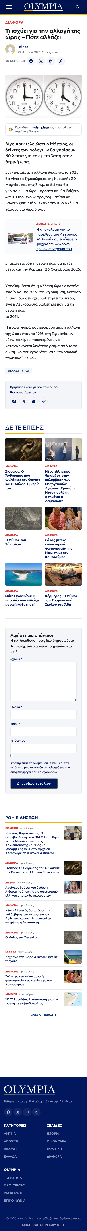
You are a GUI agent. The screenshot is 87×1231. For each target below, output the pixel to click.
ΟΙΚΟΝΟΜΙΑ (56, 1141)
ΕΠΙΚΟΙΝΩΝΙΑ (14, 1201)
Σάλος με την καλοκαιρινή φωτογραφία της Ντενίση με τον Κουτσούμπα (58, 548)
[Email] (27, 1112)
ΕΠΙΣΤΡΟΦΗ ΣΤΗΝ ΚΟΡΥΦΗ (43, 1225)
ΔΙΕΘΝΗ (10, 1149)
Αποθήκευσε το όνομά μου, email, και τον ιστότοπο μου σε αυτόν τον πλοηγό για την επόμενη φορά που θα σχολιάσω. (40, 767)
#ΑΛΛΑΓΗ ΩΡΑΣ (19, 371)
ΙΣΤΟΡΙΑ (53, 1134)
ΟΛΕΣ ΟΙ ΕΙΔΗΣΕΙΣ (43, 1014)
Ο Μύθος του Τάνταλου (15, 542)
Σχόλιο (16, 659)
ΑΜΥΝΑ (10, 1134)
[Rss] (36, 1112)
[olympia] (43, 7)
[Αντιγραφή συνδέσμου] (61, 61)
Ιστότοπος (17, 740)
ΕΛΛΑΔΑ (10, 1156)
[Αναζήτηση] (77, 7)
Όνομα (16, 707)
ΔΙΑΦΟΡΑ (14, 22)
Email (15, 724)
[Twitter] (41, 61)
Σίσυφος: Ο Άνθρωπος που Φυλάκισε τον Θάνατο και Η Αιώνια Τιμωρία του (23, 480)
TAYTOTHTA (13, 1178)
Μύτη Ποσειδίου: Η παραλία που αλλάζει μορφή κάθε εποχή (22, 600)
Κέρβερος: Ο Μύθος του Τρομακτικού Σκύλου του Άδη (61, 600)
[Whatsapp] (51, 61)
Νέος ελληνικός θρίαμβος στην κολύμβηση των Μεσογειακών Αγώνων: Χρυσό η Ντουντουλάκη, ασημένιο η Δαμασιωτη (60, 486)
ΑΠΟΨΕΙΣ (11, 1141)
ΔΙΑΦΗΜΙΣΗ (13, 1193)
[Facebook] (31, 61)
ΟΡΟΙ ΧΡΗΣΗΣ (14, 1185)
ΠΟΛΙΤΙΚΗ (54, 1149)
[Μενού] (9, 7)
